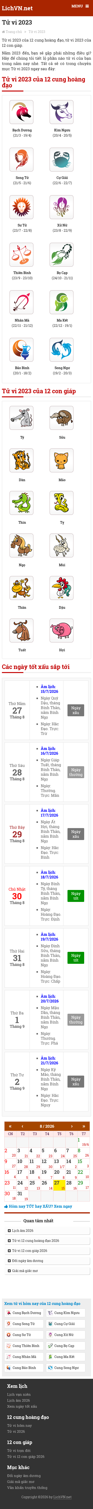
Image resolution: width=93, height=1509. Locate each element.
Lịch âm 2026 (22, 1230)
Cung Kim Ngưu (67, 1312)
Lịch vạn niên (19, 1394)
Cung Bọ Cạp (64, 1345)
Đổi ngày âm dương (27, 1260)
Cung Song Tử (24, 1323)
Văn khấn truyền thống (27, 1487)
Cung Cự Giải (64, 1323)
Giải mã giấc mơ (24, 1270)
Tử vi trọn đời (19, 1450)
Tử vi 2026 (16, 1431)
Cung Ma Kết (64, 1356)
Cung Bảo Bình (24, 1367)
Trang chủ (14, 31)
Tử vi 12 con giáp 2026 (29, 1250)
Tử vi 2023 (37, 31)
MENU (77, 6)
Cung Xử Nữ (63, 1334)
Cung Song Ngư (66, 1367)
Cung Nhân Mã (24, 1356)
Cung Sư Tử (22, 1334)
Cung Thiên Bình (26, 1345)
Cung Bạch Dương (27, 1312)
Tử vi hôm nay (19, 1425)
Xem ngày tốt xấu (22, 1406)
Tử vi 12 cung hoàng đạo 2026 (35, 1240)
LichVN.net (17, 8)
